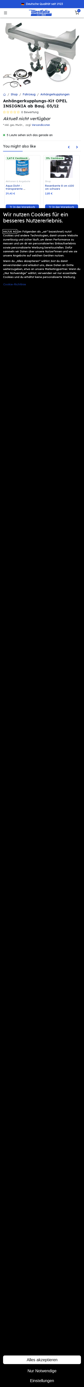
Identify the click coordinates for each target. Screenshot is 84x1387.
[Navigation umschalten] (5, 12)
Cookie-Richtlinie (14, 284)
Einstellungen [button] (42, 1380)
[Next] (77, 147)
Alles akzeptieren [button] (42, 1360)
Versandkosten (41, 124)
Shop (14, 94)
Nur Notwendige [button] (42, 1371)
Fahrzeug (29, 94)
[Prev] (69, 147)
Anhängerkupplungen (55, 94)
